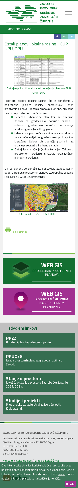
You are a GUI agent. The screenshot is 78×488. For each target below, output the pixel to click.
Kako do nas (24, 460)
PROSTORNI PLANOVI (19, 29)
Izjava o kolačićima (46, 460)
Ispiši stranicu (20, 231)
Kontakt (8, 460)
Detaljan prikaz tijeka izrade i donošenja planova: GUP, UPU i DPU (39, 90)
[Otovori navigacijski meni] (68, 13)
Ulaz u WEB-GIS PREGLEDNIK (37, 214)
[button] (57, 36)
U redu (70, 484)
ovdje (61, 474)
